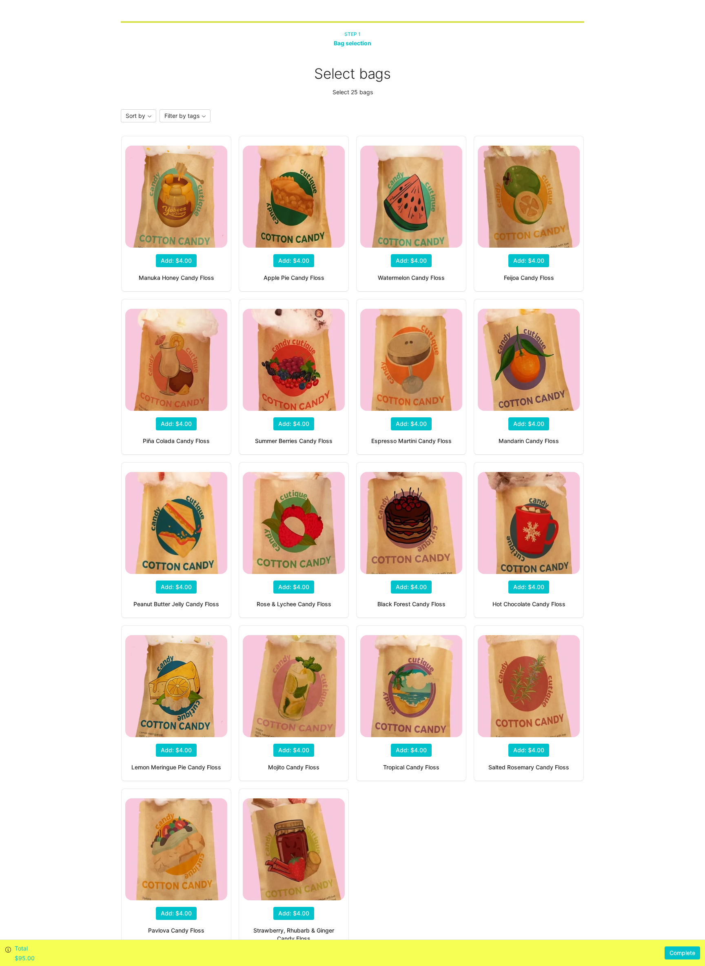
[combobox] (138, 115)
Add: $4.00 (176, 260)
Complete (682, 952)
